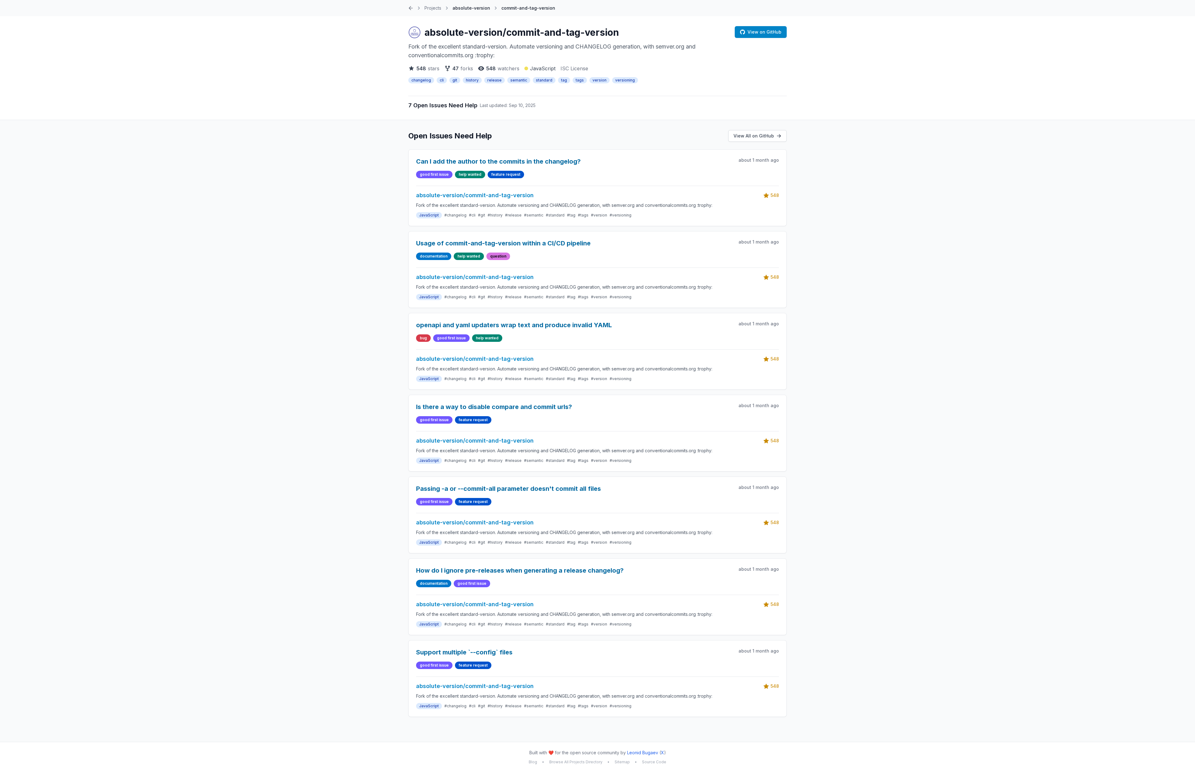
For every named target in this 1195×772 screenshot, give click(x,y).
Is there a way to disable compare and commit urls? (494, 407)
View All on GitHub (753, 135)
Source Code (654, 762)
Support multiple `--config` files (464, 652)
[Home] (410, 8)
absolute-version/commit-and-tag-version (521, 32)
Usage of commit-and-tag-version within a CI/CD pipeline (503, 243)
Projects (432, 8)
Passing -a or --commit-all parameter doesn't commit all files (508, 488)
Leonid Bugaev (642, 752)
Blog (533, 762)
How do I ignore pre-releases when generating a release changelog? (520, 570)
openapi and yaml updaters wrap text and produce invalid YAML (514, 325)
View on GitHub (764, 32)
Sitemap (622, 762)
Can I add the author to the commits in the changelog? (498, 161)
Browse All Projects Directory (575, 762)
